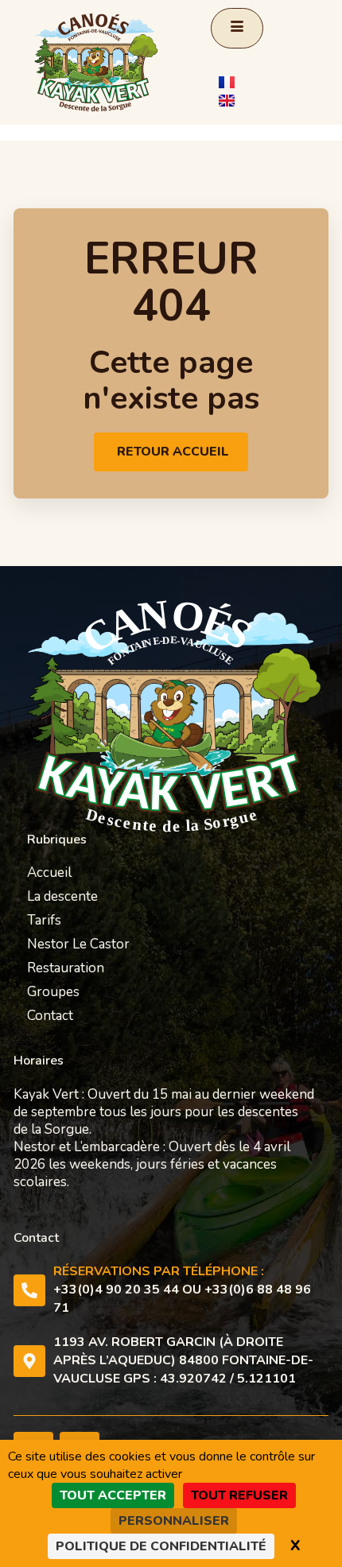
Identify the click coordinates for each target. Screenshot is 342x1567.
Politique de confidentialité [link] (161, 1546)
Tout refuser (239, 1495)
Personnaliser (174, 1521)
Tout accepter (113, 1495)
